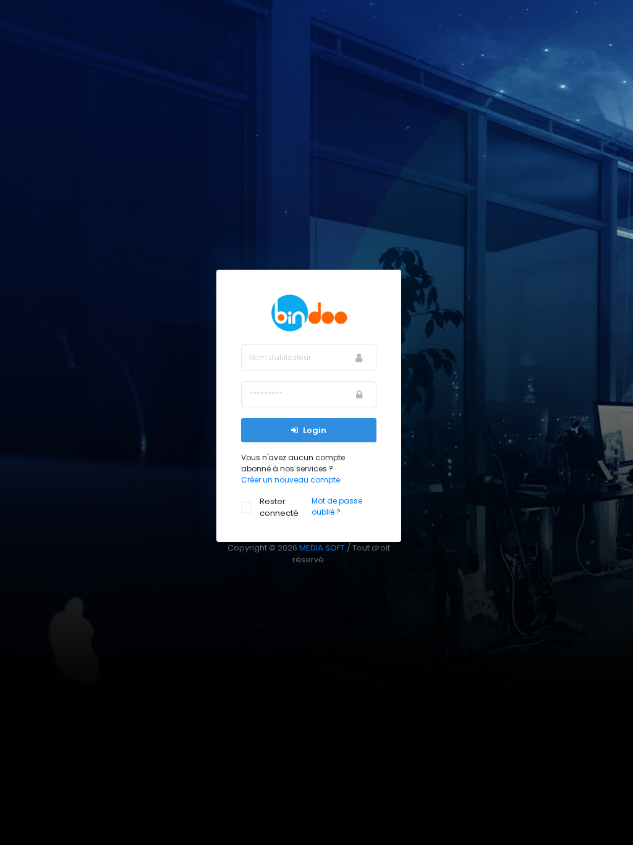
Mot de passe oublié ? (337, 506)
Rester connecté (279, 507)
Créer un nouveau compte (290, 479)
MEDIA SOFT (322, 548)
